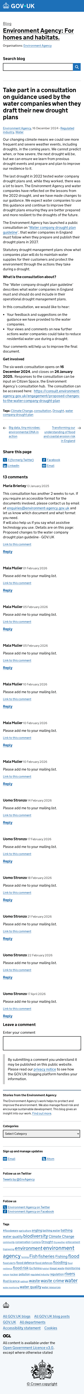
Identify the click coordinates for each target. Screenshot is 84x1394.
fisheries (46, 1256)
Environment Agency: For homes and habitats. (38, 34)
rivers (69, 1273)
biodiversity (35, 1236)
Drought (58, 411)
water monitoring (11, 1287)
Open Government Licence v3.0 (28, 1347)
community (9, 1242)
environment (29, 1248)
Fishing (61, 1256)
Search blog (14, 58)
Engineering (8, 1249)
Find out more (41, 1113)
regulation (57, 1274)
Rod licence (11, 1281)
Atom (50, 1159)
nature (6, 1274)
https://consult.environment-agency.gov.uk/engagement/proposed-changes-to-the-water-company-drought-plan (41, 396)
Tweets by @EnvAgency (19, 1179)
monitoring (72, 1268)
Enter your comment (19, 1032)
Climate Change (22, 411)
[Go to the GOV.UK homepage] (19, 5)
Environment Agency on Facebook (31, 1211)
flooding (60, 1262)
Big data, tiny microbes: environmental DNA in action (24, 432)
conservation (23, 1242)
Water (19, 132)
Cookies (50, 1328)
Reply (7, 551)
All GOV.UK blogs (16, 1316)
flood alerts (9, 1263)
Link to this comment (17, 544)
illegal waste (57, 1268)
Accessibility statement (22, 1328)
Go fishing (35, 1268)
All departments (33, 1322)
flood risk (21, 1268)
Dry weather (59, 1242)
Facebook (53, 460)
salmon (24, 1281)
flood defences (44, 1263)
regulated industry (39, 1274)
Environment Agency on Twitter (29, 1207)
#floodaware (10, 1230)
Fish (33, 1256)
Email (50, 466)
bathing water (51, 1230)
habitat (45, 1268)
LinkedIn (13, 466)
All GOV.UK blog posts (52, 1316)
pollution (24, 1274)
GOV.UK (9, 1322)
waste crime (52, 1280)
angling (37, 1230)
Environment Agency (37, 45)
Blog (7, 23)
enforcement (73, 1242)
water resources (51, 1287)
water (71, 1280)
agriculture (25, 1230)
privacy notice (45, 1069)
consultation (42, 411)
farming (25, 1257)
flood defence (25, 1263)
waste (34, 1280)
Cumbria (36, 1242)
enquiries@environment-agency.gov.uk (38, 508)
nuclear (14, 1274)
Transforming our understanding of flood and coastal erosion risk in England (59, 434)
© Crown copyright (42, 1384)
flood (73, 1256)
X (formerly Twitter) (21, 460)
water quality (30, 1286)
